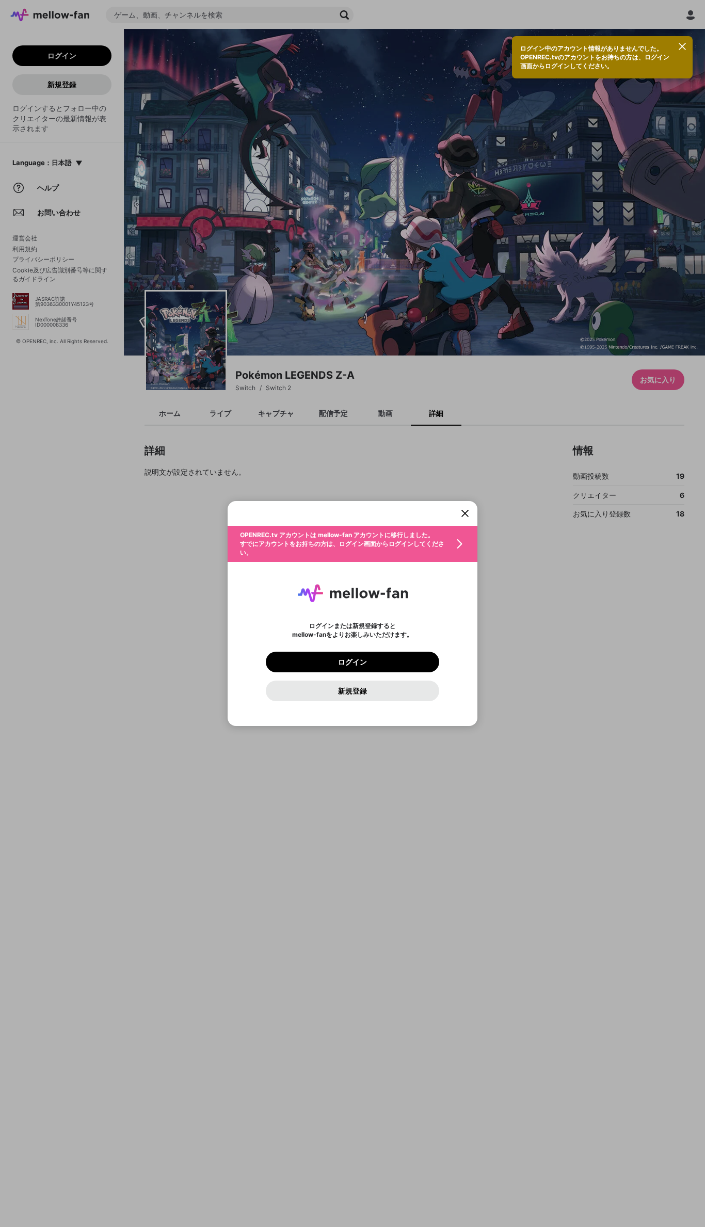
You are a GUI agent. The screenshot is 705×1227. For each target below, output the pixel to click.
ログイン (352, 662)
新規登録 (352, 691)
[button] (352, 544)
